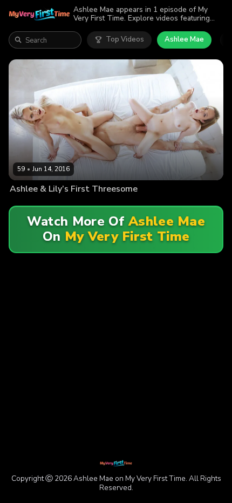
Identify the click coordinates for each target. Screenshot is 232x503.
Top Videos (125, 39)
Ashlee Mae (184, 39)
